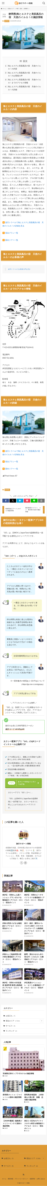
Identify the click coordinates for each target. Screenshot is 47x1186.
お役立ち (10, 1016)
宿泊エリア (13, 1021)
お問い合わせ (41, 1179)
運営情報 (10, 1179)
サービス (10, 1026)
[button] (5, 501)
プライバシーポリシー (21, 1179)
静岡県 (7, 21)
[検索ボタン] (44, 3)
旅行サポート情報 (23, 844)
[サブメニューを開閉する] (41, 1021)
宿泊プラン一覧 (11, 233)
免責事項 (32, 1179)
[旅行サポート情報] (23, 3)
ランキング (11, 1031)
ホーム (4, 1179)
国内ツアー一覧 (11, 240)
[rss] (23, 1175)
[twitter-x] (21, 862)
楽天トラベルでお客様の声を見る (19, 269)
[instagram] (25, 862)
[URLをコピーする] (41, 501)
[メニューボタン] (3, 3)
